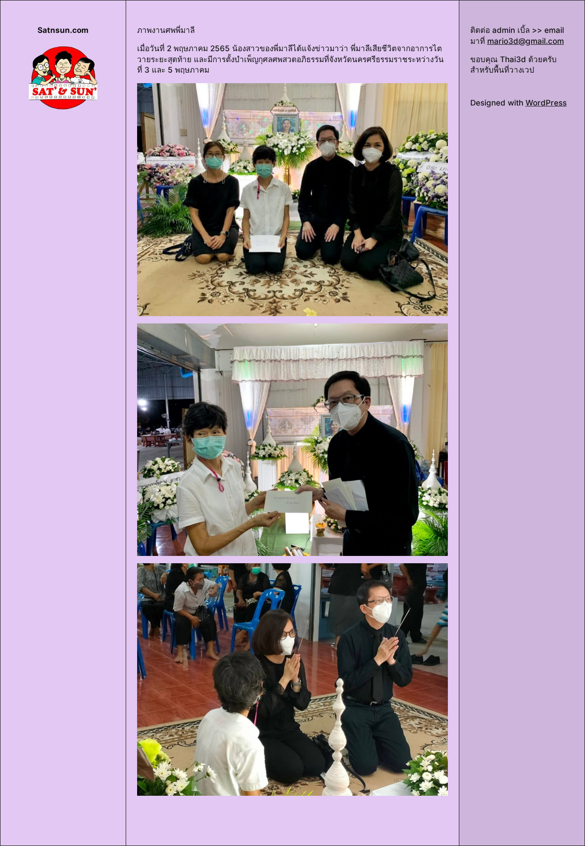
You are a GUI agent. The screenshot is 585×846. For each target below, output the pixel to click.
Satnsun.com (63, 30)
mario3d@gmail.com (525, 41)
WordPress (546, 102)
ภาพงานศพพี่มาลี (166, 30)
